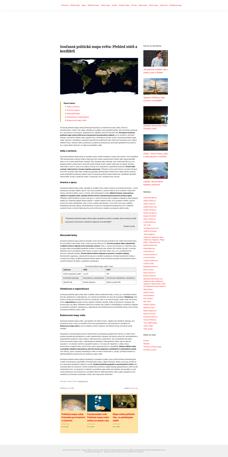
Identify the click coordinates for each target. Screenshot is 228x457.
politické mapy (134, 388)
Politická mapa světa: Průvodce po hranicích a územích (73, 417)
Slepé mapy (142, 5)
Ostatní (114, 5)
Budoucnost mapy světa (76, 120)
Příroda (134, 5)
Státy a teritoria (73, 107)
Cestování (64, 5)
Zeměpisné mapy (175, 5)
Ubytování (163, 5)
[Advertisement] (114, 23)
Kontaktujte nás (83, 381)
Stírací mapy (153, 5)
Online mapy (105, 5)
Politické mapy (124, 5)
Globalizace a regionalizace (78, 117)
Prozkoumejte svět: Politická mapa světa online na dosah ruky (98, 417)
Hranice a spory (73, 110)
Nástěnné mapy (93, 5)
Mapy (84, 5)
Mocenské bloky (73, 113)
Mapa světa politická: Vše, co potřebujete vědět (124, 417)
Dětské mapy (75, 5)
